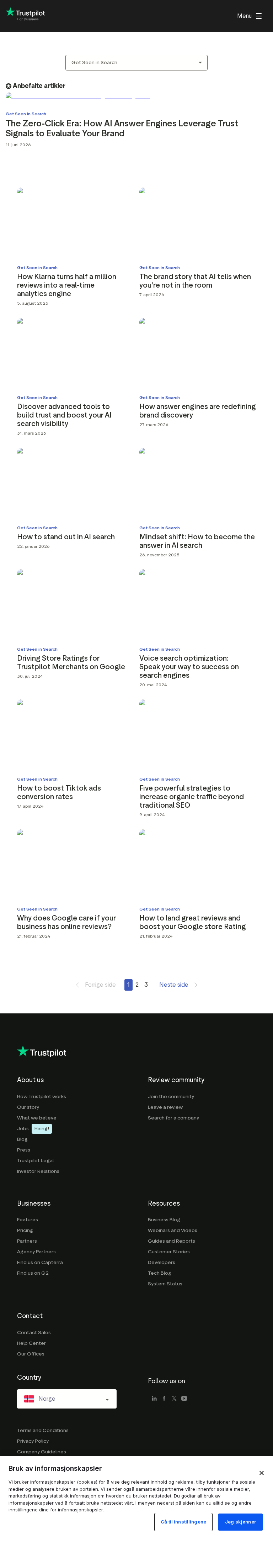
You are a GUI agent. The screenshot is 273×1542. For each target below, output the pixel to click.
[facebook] (164, 1399)
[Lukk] (261, 1473)
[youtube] (184, 1399)
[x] (174, 1399)
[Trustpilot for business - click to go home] (25, 16)
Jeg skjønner (240, 1522)
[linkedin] (154, 1399)
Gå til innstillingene (183, 1522)
